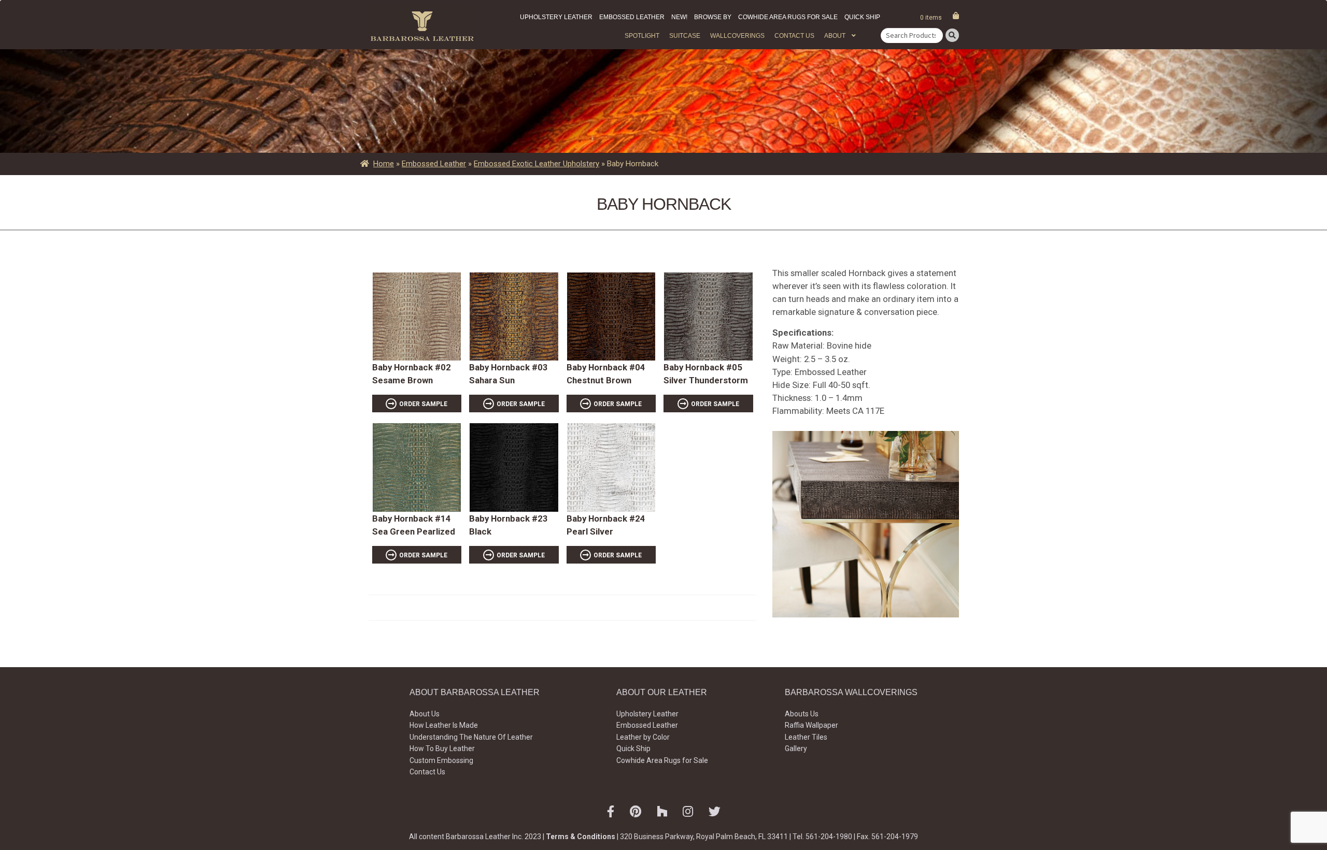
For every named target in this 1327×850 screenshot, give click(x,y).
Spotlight (642, 35)
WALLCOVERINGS (737, 35)
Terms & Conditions (580, 836)
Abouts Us (801, 714)
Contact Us (794, 35)
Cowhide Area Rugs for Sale (788, 17)
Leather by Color (643, 737)
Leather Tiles (806, 737)
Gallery (796, 748)
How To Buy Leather (442, 748)
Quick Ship (862, 17)
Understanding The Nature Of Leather (471, 737)
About (834, 35)
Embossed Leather (632, 17)
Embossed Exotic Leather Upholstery (536, 163)
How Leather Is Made (444, 725)
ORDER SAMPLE (423, 404)
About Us (425, 714)
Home (383, 163)
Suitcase (684, 35)
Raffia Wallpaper (811, 725)
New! (679, 17)
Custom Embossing (441, 760)
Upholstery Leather (556, 17)
